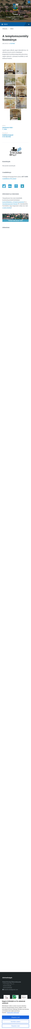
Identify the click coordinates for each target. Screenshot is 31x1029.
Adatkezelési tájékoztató (13, 1012)
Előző (3, 125)
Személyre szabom (15, 1021)
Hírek (12, 28)
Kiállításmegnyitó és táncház (7, 135)
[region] (15, 1014)
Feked (15, 14)
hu (29, 2)
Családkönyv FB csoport (9, 178)
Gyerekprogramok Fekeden (10, 204)
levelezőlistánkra (7, 202)
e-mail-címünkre (6, 207)
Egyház (12, 43)
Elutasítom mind (15, 1026)
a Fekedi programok (18, 202)
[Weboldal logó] (15, 11)
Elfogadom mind (15, 1017)
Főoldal (4, 28)
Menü (6, 24)
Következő (5, 133)
